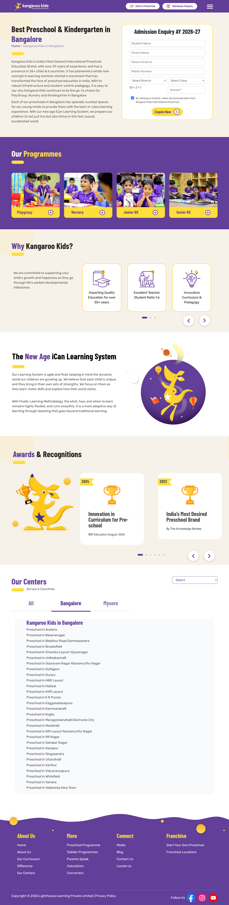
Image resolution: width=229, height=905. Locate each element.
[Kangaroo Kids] (32, 6)
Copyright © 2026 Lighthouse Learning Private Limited (52, 896)
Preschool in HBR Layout (44, 680)
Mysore (110, 603)
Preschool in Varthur (41, 765)
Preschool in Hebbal (41, 686)
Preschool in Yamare (41, 782)
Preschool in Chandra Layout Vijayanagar (57, 652)
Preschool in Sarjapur (42, 748)
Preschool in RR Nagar (43, 737)
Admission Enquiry (182, 6)
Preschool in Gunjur (41, 675)
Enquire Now (163, 112)
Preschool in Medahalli (42, 726)
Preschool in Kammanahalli (46, 709)
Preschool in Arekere (41, 630)
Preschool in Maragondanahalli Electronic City (60, 720)
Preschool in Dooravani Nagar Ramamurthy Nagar (63, 663)
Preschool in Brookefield (44, 647)
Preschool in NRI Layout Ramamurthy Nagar (59, 731)
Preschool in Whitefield (43, 776)
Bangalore (70, 603)
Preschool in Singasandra (45, 754)
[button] (144, 317)
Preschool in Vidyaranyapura (47, 771)
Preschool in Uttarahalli (43, 759)
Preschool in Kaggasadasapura (49, 703)
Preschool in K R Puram (43, 697)
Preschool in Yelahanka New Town (51, 788)
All (31, 603)
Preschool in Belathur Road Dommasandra (57, 641)
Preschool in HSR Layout (44, 692)
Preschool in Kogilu (40, 714)
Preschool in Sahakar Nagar (46, 743)
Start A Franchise (145, 6)
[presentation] (188, 320)
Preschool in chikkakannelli (46, 658)
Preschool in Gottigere (42, 669)
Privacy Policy (105, 896)
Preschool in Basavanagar (45, 635)
